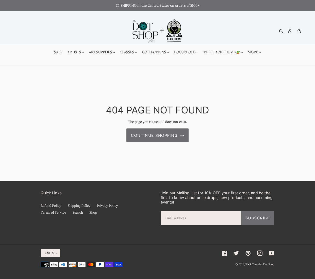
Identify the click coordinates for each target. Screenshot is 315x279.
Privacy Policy (107, 206)
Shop (93, 212)
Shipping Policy (79, 206)
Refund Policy (51, 206)
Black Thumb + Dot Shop (259, 264)
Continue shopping (154, 135)
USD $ (49, 253)
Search (77, 212)
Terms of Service (53, 212)
